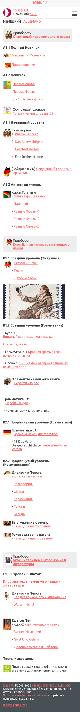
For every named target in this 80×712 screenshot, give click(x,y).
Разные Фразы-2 (27, 219)
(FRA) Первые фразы (28, 99)
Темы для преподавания (33, 538)
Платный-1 (22, 204)
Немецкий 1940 (26, 263)
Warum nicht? (24, 604)
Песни (18, 270)
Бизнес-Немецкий (27, 632)
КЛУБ (50, 685)
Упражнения (23, 499)
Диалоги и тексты (28, 476)
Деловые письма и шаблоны (36, 647)
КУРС (33, 14)
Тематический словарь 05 (33, 113)
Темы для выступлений (32, 526)
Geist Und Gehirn (26, 639)
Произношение (23, 65)
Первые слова (24, 84)
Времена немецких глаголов (36, 434)
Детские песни (25, 278)
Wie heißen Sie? (26, 134)
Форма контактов (15, 705)
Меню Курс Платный (30, 196)
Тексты (19, 506)
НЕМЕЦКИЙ (39, 685)
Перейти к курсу (26, 383)
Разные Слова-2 (26, 226)
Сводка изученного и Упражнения (40, 597)
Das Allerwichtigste (29, 142)
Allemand (32, 21)
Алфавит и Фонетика (28, 55)
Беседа (19, 514)
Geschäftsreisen (27, 149)
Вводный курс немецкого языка (28, 336)
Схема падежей (15, 344)
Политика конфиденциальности (25, 695)
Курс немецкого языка (42, 624)
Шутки (19, 491)
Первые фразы (24, 91)
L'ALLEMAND (63, 685)
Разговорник (23, 484)
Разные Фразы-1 (27, 211)
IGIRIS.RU (8, 685)
